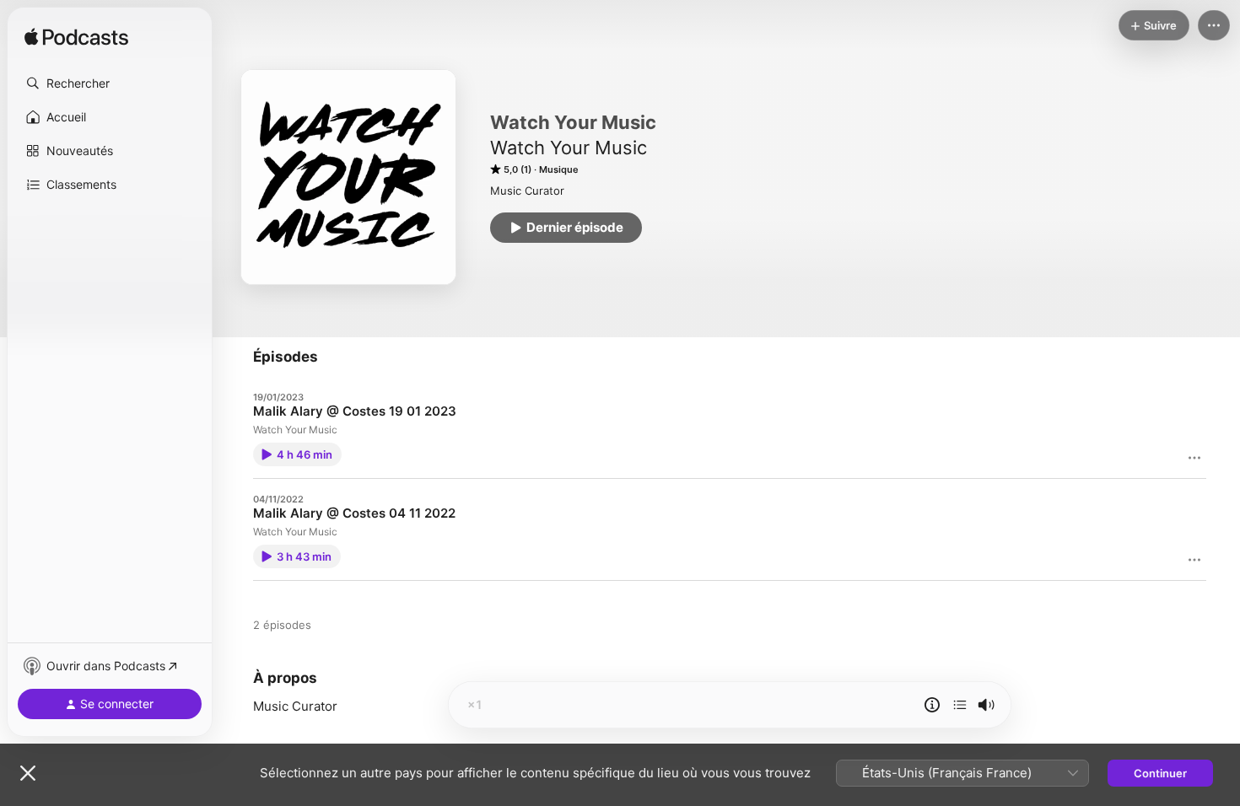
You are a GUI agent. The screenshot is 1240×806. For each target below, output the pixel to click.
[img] (76, 38)
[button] (110, 83)
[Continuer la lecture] (960, 705)
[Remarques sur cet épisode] (932, 705)
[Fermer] (27, 773)
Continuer (1160, 773)
